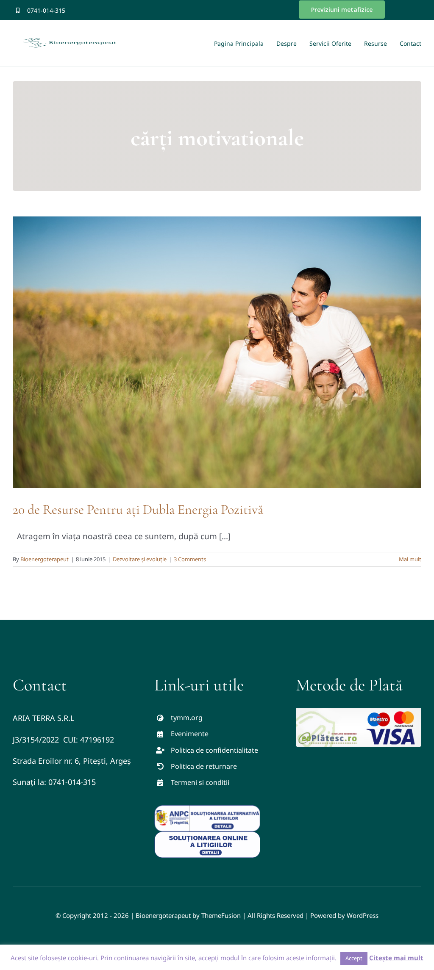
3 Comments (190, 559)
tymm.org (187, 717)
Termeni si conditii (200, 782)
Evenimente (190, 733)
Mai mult (410, 559)
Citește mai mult (396, 957)
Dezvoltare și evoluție (140, 559)
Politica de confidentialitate (214, 750)
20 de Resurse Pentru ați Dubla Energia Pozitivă (138, 509)
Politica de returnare (204, 766)
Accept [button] (353, 958)
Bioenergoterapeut (44, 559)
